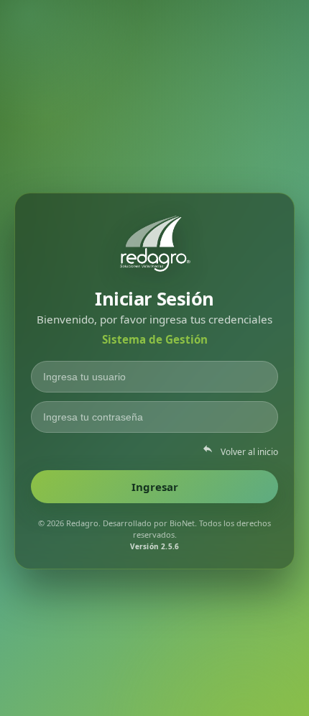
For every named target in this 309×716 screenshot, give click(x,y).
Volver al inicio (240, 450)
